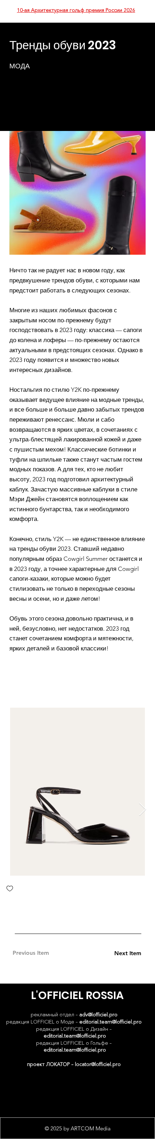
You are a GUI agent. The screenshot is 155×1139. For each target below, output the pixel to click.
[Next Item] (142, 810)
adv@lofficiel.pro (98, 1014)
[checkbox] (9, 889)
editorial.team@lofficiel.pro (110, 1021)
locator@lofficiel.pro (98, 1064)
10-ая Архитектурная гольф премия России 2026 (76, 10)
